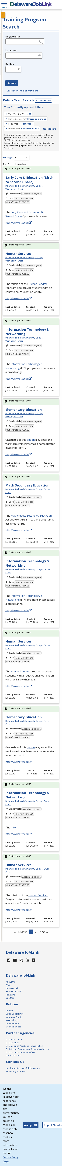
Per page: (8, 157)
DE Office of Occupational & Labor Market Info (27, 1049)
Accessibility (11, 1020)
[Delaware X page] (33, 960)
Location (11, 50)
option (31, 439)
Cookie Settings (13, 1026)
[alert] (31, 169)
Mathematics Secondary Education (31, 515)
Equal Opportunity (14, 1013)
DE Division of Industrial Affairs (20, 1052)
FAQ (8, 985)
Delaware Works (14, 1055)
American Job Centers (16, 1071)
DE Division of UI (13, 1042)
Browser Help (12, 988)
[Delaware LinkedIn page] (15, 960)
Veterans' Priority (14, 1017)
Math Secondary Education (27, 485)
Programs (10, 994)
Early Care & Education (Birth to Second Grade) (29, 179)
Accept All (30, 1125)
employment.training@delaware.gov (23, 1068)
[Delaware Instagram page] (21, 960)
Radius (9, 64)
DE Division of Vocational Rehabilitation (24, 1045)
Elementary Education (23, 409)
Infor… (15, 827)
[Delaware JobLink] (31, 4)
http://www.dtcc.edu (17, 222)
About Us (10, 981)
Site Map (10, 997)
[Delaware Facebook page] (8, 960)
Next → (44, 932)
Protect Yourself (13, 991)
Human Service (20, 671)
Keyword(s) (12, 36)
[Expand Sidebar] (3, 15)
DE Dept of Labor (14, 1039)
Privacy (9, 1010)
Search (11, 83)
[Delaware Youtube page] (27, 960)
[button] (4, 4)
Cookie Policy (12, 1023)
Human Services (18, 253)
